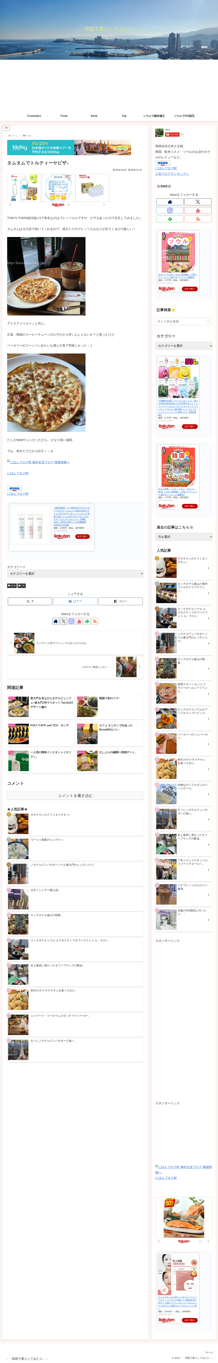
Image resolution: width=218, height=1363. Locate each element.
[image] (46, 276)
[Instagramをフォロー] (71, 621)
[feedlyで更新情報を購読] (87, 621)
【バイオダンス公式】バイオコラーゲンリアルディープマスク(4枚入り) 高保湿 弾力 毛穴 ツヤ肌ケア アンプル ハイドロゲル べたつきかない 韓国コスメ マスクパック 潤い (177, 1303)
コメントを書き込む (75, 795)
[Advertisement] (109, 85)
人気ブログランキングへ (172, 174)
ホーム (209, 1352)
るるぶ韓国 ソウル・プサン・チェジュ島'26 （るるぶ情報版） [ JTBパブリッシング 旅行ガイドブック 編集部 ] (177, 492)
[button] (120, 601)
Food (13, 585)
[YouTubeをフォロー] (79, 621)
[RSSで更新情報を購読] (94, 621)
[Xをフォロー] (63, 621)
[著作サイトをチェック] (55, 621)
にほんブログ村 (18, 473)
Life (23, 585)
